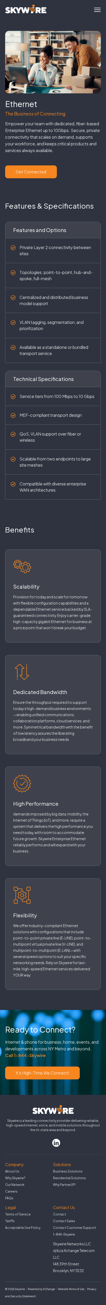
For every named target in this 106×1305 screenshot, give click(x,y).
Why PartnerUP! (64, 1185)
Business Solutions (68, 1171)
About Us (12, 1171)
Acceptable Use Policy (22, 1228)
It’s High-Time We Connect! (42, 1073)
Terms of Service (18, 1214)
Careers (11, 1191)
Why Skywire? (15, 1178)
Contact (59, 1214)
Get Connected (31, 171)
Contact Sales (64, 1221)
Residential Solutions (69, 1178)
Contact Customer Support (74, 1228)
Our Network (14, 1185)
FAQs (9, 1198)
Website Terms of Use (71, 1289)
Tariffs (10, 1221)
